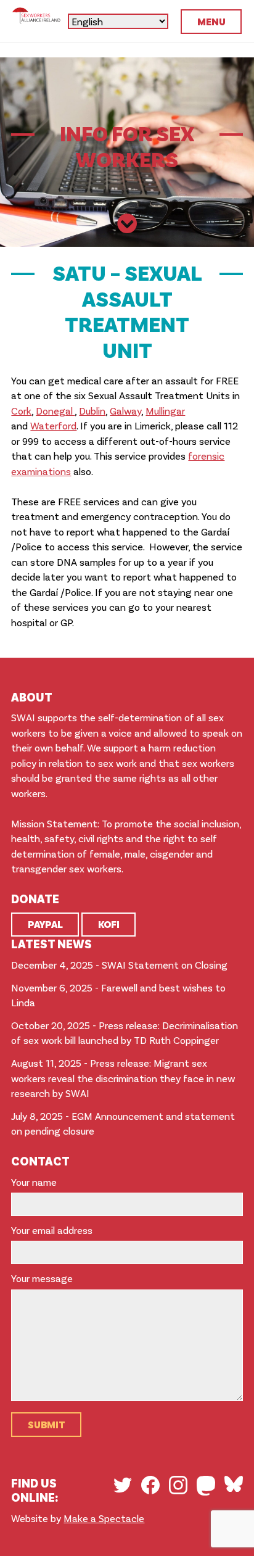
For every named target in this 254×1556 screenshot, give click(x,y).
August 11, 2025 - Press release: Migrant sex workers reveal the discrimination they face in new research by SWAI (123, 1078)
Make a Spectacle (103, 1518)
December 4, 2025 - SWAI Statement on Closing (119, 964)
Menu (211, 21)
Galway (125, 410)
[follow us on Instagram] (178, 1485)
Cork (21, 410)
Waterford (53, 425)
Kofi (109, 924)
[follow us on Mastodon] (206, 1486)
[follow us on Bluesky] (233, 1484)
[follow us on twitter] (122, 1485)
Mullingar (165, 410)
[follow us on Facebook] (150, 1485)
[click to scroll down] (127, 224)
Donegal (55, 410)
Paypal (45, 924)
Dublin (92, 410)
